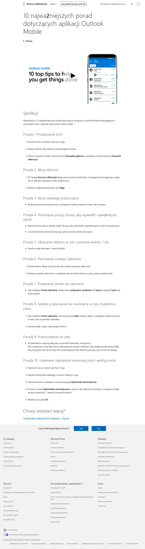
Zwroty (53, 457)
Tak (81, 428)
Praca (100, 488)
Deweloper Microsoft (58, 488)
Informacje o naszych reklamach (93, 543)
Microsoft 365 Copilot (10, 515)
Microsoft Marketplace (58, 508)
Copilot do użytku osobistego (13, 457)
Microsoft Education (105, 443)
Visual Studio (55, 522)
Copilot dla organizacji (11, 452)
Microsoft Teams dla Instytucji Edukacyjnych (113, 452)
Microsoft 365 (8, 461)
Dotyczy (28, 41)
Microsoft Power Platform (59, 513)
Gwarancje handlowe (58, 470)
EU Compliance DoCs (115, 543)
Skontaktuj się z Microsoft (19, 543)
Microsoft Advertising (10, 510)
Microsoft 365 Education (106, 457)
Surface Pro (7, 443)
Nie (99, 428)
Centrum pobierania (57, 447)
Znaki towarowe (72, 543)
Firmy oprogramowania (58, 517)
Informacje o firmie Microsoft (108, 492)
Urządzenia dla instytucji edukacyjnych (111, 447)
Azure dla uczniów (104, 475)
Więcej (52, 4)
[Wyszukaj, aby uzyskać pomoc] (131, 3)
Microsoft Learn (56, 492)
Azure (5, 497)
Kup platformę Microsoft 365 (74, 4)
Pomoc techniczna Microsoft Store (62, 452)
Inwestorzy (101, 506)
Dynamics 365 (8, 501)
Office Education (103, 461)
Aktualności (102, 497)
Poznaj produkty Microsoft (12, 466)
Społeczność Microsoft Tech (60, 504)
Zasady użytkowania (56, 543)
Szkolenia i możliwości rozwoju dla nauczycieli (113, 466)
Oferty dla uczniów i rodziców (108, 470)
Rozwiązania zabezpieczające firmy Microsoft (18, 492)
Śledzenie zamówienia (58, 461)
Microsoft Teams (9, 520)
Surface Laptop (8, 447)
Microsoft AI (7, 488)
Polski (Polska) (12, 530)
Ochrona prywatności (105, 501)
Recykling (54, 466)
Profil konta (54, 443)
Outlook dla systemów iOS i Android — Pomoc (46, 418)
